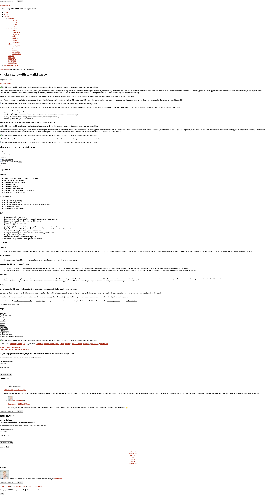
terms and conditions (18, 486)
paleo (133, 457)
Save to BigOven (13, 161)
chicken (3, 313)
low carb (133, 455)
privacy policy (5, 486)
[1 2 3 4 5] (1, 152)
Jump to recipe (5, 83)
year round (4, 331)
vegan (133, 461)
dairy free (133, 451)
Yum (20, 162)
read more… (58, 479)
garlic (2, 319)
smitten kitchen (131, 301)
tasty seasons (5, 5)
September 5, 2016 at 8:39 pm (19, 404)
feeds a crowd (5, 315)
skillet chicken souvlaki (23, 301)
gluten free (133, 453)
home (2, 69)
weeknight (15, 304)
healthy (3, 321)
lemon (2, 323)
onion (2, 325)
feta (1, 317)
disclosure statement (34, 486)
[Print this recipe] (6, 160)
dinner (7, 69)
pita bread (4, 329)
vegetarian (133, 463)
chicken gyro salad (113, 301)
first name (3, 363)
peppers (3, 327)
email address (5, 367)
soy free (133, 459)
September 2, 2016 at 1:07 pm (15, 390)
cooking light (40, 301)
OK (2, 494)
